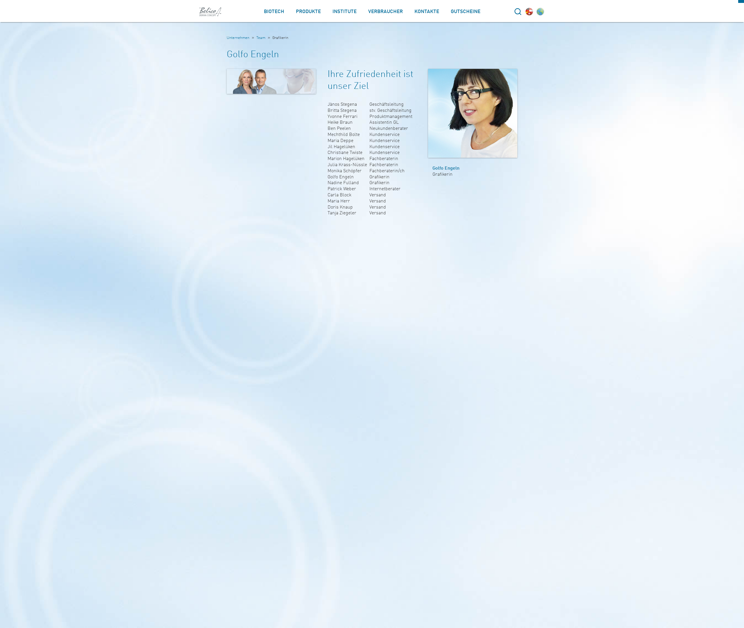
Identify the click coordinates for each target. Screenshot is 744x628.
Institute (344, 11)
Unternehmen (238, 38)
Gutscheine (465, 11)
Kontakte (426, 11)
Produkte (308, 11)
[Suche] (518, 12)
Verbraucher (385, 11)
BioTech (274, 11)
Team (260, 38)
